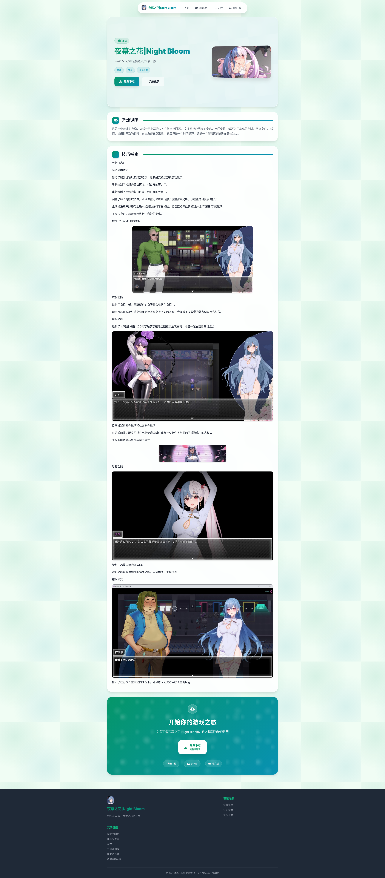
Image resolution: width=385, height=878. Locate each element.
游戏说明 (228, 804)
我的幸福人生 (114, 859)
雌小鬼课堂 (113, 839)
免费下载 (228, 815)
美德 (109, 844)
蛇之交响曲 (113, 833)
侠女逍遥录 (113, 854)
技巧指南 (228, 809)
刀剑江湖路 (113, 849)
